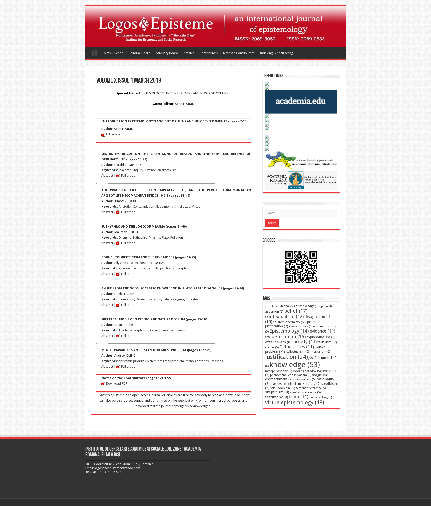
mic (130, 330)
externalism (278, 342)
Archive (189, 53)
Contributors (209, 53)
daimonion (126, 299)
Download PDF (116, 383)
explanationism (321, 337)
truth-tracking (320, 397)
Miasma (154, 237)
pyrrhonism (168, 268)
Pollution (176, 237)
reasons (217, 361)
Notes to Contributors (238, 53)
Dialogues (176, 299)
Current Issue (94, 52)
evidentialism (285, 336)
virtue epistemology (294, 402)
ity (157, 268)
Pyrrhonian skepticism (161, 170)
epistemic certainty (289, 322)
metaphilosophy (278, 371)
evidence (322, 331)
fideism (179, 330)
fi (132, 268)
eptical (169, 330)
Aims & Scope (113, 53)
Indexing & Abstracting (276, 53)
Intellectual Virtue (187, 206)
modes (141, 268)
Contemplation (143, 206)
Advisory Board (167, 53)
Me (188, 361)
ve (134, 268)
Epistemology (289, 331)
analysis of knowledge (301, 306)
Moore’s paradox (307, 371)
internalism (320, 351)
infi (151, 268)
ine (142, 299)
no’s (193, 361)
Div (138, 299)
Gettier (272, 347)
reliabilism (296, 384)
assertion (274, 311)
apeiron (124, 268)
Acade (123, 330)
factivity (304, 341)
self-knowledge (282, 388)
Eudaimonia (164, 206)
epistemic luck (300, 326)
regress (165, 361)
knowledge (295, 364)
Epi (147, 361)
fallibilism (327, 342)
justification (286, 356)
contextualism (284, 316)
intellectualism (296, 351)
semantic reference (311, 388)
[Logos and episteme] (215, 26)
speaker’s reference (305, 392)
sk (162, 330)
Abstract (107, 175)
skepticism (184, 268)
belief (296, 311)
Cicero (154, 330)
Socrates (192, 299)
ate (166, 299)
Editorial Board (139, 53)
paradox (202, 361)
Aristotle (125, 206)
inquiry (138, 170)
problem (177, 361)
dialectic (125, 170)
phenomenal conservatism (290, 375)
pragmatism (304, 379)
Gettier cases (296, 346)
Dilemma (125, 237)
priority (138, 361)
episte (123, 361)
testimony (276, 397)
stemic (154, 361)
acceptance (274, 306)
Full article (112, 134)
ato (166, 237)
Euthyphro (140, 237)
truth (298, 396)
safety (313, 384)
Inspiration (153, 299)
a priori (325, 306)
